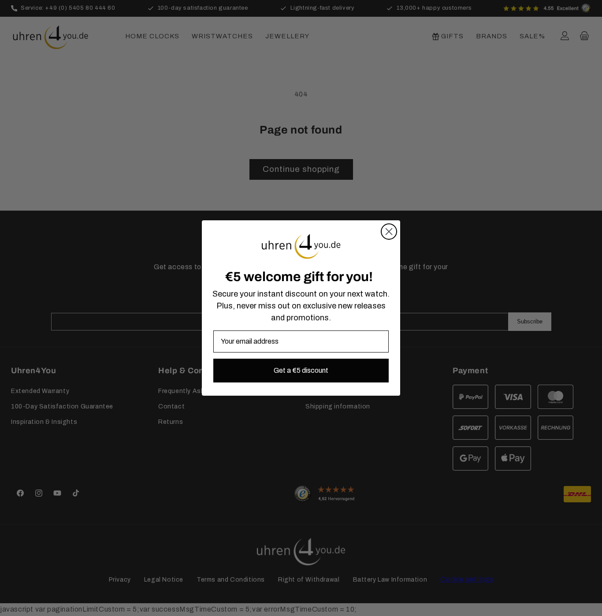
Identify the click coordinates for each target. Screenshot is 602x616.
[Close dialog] (389, 231)
